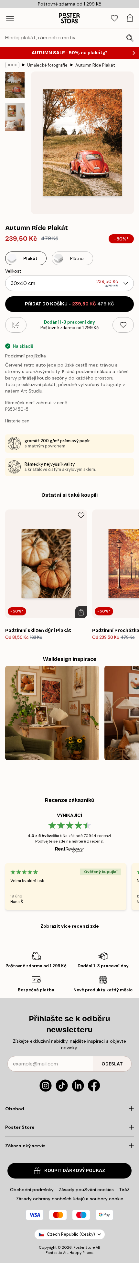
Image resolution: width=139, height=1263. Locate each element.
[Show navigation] (10, 18)
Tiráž (124, 1189)
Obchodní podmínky (32, 1189)
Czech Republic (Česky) (71, 1234)
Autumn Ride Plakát (95, 65)
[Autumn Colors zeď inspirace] (52, 713)
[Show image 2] (15, 117)
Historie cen (17, 421)
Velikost (13, 271)
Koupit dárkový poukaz (74, 1170)
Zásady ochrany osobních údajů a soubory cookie (69, 1199)
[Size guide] (16, 325)
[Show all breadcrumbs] (12, 65)
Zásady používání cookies (86, 1189)
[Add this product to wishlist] (123, 325)
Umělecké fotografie (47, 65)
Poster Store (84, 1247)
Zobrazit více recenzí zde (69, 926)
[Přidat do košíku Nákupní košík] (81, 612)
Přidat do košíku (69, 304)
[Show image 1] (15, 85)
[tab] (114, 18)
